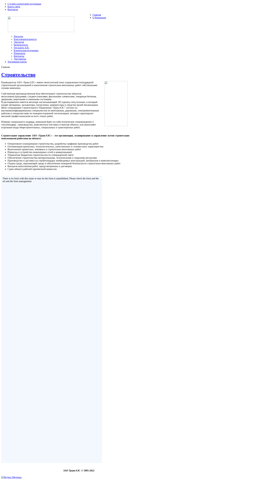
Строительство (18, 74)
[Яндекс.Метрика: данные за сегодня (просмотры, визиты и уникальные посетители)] (11, 477)
